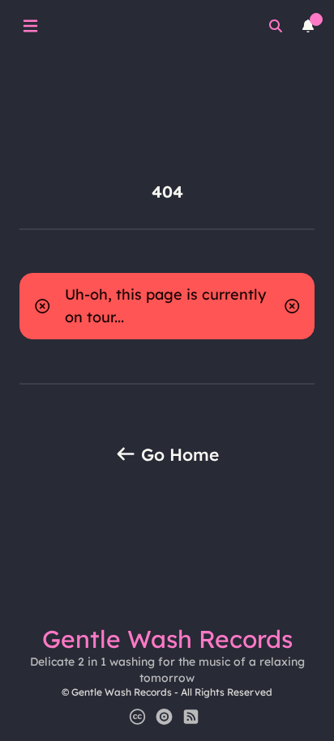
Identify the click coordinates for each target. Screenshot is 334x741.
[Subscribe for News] (191, 716)
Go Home (177, 454)
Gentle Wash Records (167, 639)
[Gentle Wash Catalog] (164, 716)
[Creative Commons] (137, 716)
